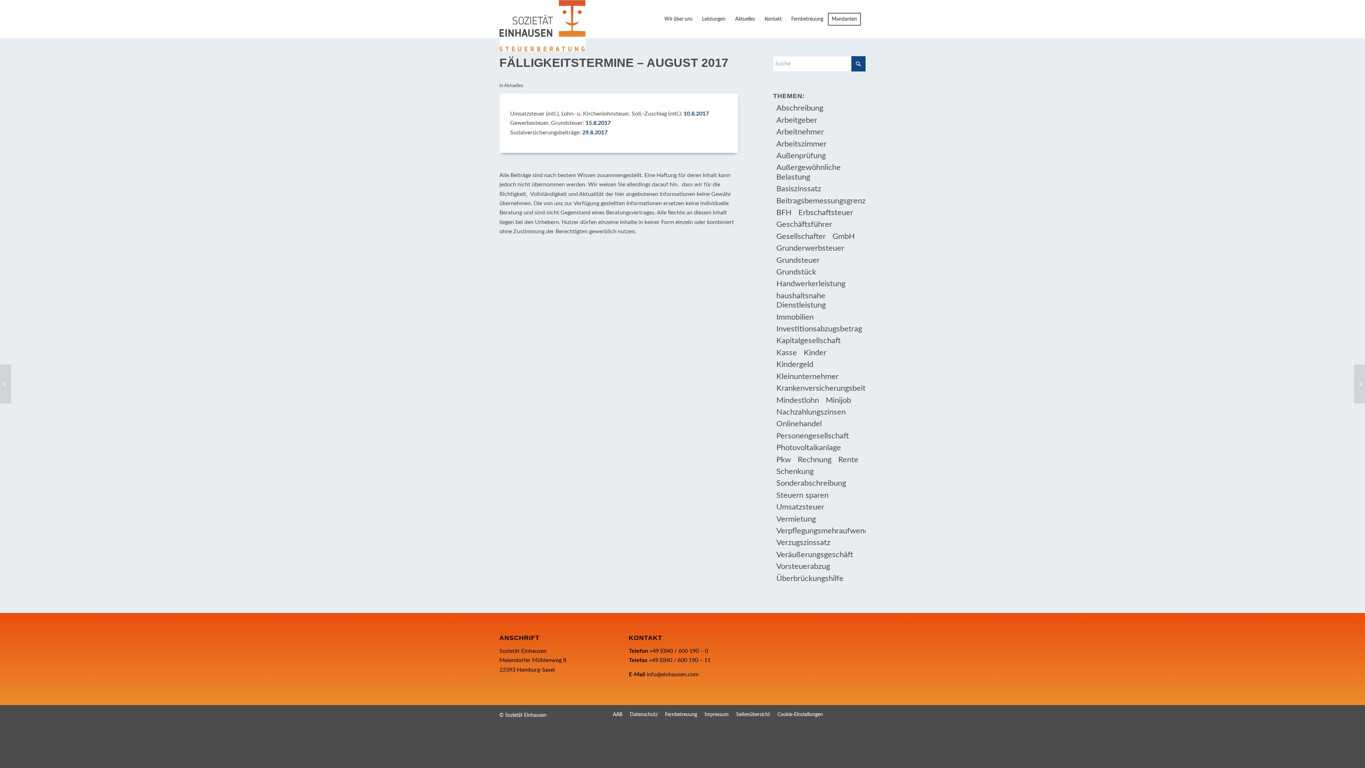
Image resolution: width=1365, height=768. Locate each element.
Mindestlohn (797, 400)
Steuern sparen (802, 495)
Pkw (783, 460)
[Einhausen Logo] (542, 26)
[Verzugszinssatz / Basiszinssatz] (5, 384)
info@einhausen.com (672, 674)
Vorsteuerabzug (803, 566)
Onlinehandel (799, 424)
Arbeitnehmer (800, 132)
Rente (848, 460)
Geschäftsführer (804, 224)
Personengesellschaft (812, 436)
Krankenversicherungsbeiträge (821, 388)
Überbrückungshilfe (810, 578)
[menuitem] (678, 19)
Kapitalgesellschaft (808, 341)
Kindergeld (794, 364)
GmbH (844, 236)
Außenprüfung (801, 156)
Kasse (786, 353)
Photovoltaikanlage (808, 448)
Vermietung (796, 519)
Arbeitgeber (796, 120)
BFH (784, 213)
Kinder (815, 353)
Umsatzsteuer (800, 507)
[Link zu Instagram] (849, 714)
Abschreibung (799, 108)
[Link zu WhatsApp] (860, 714)
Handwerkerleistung (810, 284)
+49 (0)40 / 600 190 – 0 (678, 651)
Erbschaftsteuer (825, 213)
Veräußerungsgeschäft (814, 555)
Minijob (838, 400)
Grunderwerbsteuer (810, 248)
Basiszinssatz (798, 189)
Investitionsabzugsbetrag (819, 329)
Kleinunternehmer (807, 376)
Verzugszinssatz (803, 542)
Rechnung (814, 460)
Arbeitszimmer (801, 144)
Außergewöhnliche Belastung (808, 172)
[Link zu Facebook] (839, 714)
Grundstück (796, 272)
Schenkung (795, 471)
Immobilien (795, 317)
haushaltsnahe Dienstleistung (801, 300)
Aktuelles (513, 86)
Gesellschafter (801, 236)
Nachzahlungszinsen (811, 412)
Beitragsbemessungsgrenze (821, 201)
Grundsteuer (798, 260)
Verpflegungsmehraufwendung (821, 531)
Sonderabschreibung (811, 483)
